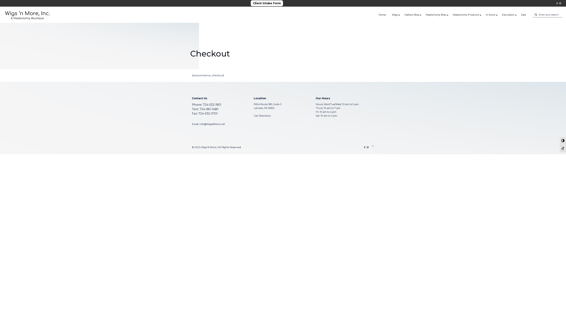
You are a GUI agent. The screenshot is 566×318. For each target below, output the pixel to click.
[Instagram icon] (560, 3)
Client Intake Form (267, 3)
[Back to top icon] (373, 146)
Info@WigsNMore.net (212, 124)
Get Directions (262, 115)
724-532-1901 (212, 104)
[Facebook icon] (557, 3)
